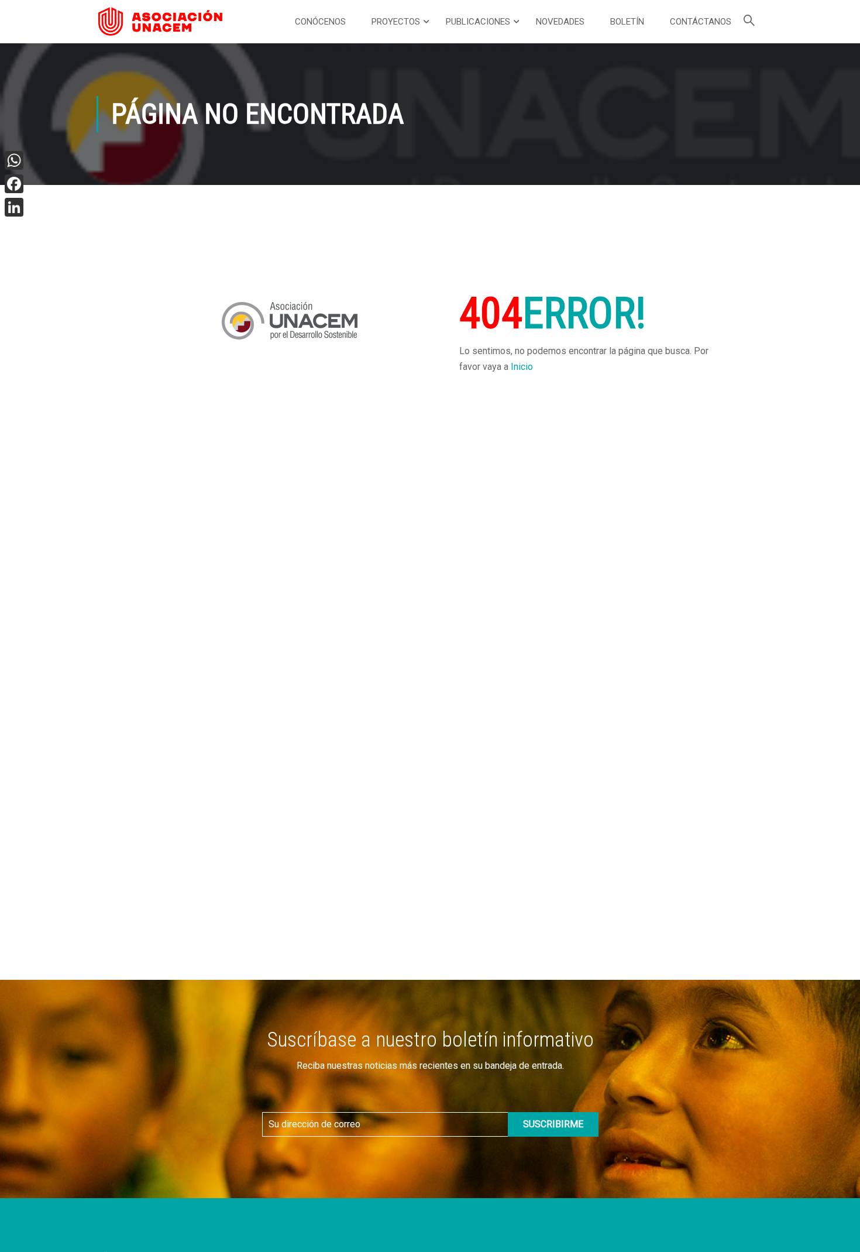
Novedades (560, 21)
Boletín (627, 21)
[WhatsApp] (14, 160)
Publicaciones (478, 21)
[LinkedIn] (14, 207)
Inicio (522, 366)
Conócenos (320, 21)
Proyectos (395, 21)
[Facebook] (14, 183)
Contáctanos (700, 21)
